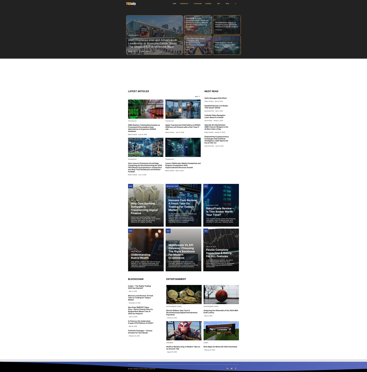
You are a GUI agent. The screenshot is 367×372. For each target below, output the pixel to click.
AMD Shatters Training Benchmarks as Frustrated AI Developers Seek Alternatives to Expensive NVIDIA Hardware (144, 128)
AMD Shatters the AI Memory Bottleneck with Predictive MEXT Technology (227, 45)
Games (179, 306)
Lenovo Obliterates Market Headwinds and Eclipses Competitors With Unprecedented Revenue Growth (183, 165)
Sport (216, 306)
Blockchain (198, 3)
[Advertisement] (183, 73)
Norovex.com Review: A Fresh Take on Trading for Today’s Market (182, 205)
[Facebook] (236, 368)
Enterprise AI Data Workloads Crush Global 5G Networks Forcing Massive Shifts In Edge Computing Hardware (197, 22)
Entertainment (171, 306)
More (227, 3)
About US (152, 369)
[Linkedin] (227, 368)
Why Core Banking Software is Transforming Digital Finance (144, 208)
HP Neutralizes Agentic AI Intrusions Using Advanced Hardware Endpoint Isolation (226, 25)
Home (174, 3)
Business (208, 3)
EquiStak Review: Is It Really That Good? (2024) (216, 107)
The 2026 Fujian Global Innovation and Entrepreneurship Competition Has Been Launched (195, 43)
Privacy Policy (143, 369)
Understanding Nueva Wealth (140, 256)
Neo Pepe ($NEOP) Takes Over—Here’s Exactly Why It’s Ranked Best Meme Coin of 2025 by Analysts (140, 310)
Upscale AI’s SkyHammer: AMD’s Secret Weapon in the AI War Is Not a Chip (216, 127)
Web (218, 3)
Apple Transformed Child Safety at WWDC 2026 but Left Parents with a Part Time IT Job (183, 127)
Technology (184, 3)
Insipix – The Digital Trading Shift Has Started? (139, 287)
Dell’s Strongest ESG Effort (216, 98)
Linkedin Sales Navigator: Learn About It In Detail (215, 116)
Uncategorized (133, 35)
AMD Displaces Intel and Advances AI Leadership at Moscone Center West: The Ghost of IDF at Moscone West (152, 43)
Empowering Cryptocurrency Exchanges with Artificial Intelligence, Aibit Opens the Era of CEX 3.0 (217, 140)
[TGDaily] (131, 4)
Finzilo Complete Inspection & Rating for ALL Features (219, 253)
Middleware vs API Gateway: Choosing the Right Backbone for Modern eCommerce (181, 251)
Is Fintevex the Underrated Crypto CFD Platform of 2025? (140, 322)
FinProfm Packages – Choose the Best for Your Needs (140, 332)
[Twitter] (231, 368)
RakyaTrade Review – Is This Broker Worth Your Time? (220, 211)
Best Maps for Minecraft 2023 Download (220, 347)
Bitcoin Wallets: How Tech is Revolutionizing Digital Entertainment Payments (181, 312)
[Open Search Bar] (235, 4)
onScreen (169, 342)
